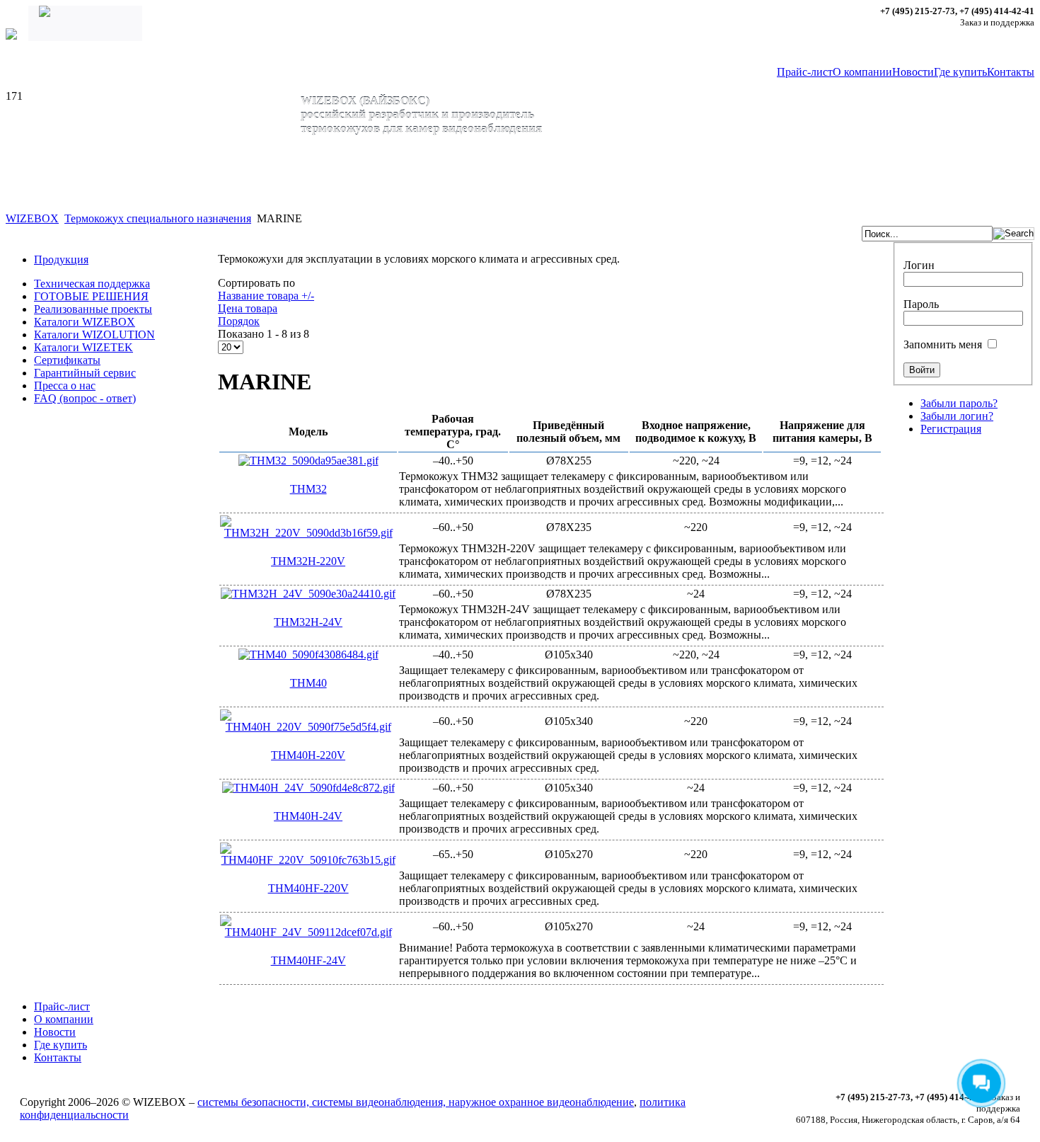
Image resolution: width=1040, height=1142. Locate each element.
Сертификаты (67, 360)
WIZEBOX (32, 218)
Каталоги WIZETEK (83, 347)
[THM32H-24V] (308, 594)
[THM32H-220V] (308, 533)
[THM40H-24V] (308, 788)
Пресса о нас (65, 385)
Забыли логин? (956, 416)
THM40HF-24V (308, 960)
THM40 (308, 683)
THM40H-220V (308, 755)
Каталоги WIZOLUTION (94, 335)
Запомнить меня (942, 344)
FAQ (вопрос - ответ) (85, 398)
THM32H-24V (308, 622)
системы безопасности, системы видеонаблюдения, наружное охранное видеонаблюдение (415, 1102)
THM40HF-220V (308, 888)
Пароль (921, 304)
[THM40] (308, 655)
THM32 (308, 489)
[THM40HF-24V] (308, 932)
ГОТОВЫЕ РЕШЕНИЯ (91, 296)
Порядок (239, 321)
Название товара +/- (266, 296)
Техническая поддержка (92, 284)
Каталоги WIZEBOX (84, 322)
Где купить (960, 72)
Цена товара (247, 308)
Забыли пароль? (959, 403)
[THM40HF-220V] (308, 860)
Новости (913, 72)
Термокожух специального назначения (157, 218)
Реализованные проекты (93, 309)
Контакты (1010, 72)
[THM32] (308, 461)
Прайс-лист (805, 72)
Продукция (61, 259)
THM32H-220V (308, 561)
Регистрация (950, 429)
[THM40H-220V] (308, 727)
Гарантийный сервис (85, 373)
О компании (862, 72)
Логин (919, 265)
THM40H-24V (308, 816)
